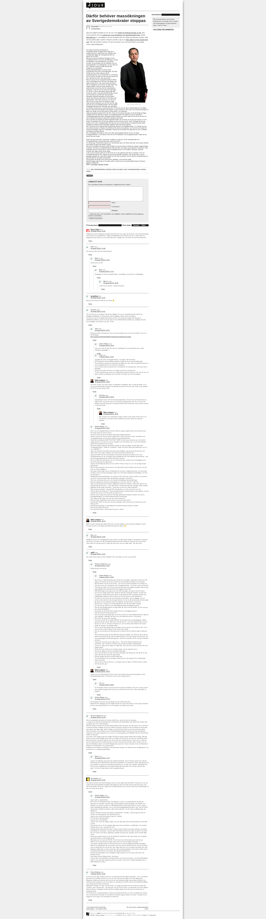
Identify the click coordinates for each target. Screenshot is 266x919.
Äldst (143, 225)
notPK (93, 552)
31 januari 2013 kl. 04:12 (102, 797)
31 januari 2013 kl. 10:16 (106, 345)
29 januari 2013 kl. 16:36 (102, 382)
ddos (92, 169)
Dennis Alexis (95, 229)
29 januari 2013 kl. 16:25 (98, 537)
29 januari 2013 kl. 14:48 (98, 248)
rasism (125, 169)
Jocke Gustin (152, 915)
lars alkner (120, 169)
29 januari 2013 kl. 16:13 (98, 521)
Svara (90, 241)
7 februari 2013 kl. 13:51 (106, 357)
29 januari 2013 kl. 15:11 (98, 298)
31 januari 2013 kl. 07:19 (102, 699)
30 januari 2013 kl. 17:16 (102, 758)
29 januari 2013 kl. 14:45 (98, 231)
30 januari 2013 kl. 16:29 (98, 717)
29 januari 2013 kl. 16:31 (102, 330)
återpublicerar (90, 37)
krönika (114, 169)
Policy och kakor (100, 915)
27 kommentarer (95, 28)
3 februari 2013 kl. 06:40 (106, 685)
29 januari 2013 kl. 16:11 (98, 311)
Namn (114, 202)
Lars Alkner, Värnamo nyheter (99, 164)
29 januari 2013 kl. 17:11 (106, 271)
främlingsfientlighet (99, 169)
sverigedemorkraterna (134, 169)
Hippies (145, 915)
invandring (109, 169)
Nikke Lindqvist (100, 380)
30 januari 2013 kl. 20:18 (102, 671)
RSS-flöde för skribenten (163, 29)
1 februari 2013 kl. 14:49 (98, 874)
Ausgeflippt (94, 296)
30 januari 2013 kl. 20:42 (98, 780)
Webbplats (115, 210)
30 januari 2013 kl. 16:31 (102, 565)
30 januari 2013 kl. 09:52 (106, 397)
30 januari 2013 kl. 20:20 (110, 414)
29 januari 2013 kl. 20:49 (110, 283)
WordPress (119, 915)
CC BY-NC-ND (120, 913)
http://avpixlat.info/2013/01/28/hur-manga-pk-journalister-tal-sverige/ (111, 337)
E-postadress (116, 206)
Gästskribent (95, 26)
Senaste (136, 225)
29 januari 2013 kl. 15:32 (102, 260)
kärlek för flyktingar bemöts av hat (129, 33)
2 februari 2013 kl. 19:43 (106, 577)
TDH (129, 915)
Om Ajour (92, 915)
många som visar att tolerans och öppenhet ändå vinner (121, 35)
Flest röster (127, 225)
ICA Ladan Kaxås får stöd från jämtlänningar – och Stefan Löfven (96, 908)
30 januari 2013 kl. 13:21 (98, 554)
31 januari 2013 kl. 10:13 (102, 428)
